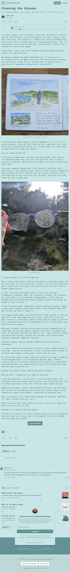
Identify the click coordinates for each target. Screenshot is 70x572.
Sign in (65, 3)
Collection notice (47, 559)
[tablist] (9, 451)
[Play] (12, 28)
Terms (39, 559)
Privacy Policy (48, 537)
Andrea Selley (10, 15)
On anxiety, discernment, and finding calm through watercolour (21, 495)
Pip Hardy (7, 468)
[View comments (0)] (22, 500)
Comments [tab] (6, 451)
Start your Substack (30, 563)
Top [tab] (4, 488)
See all (5, 527)
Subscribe (57, 3)
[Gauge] (65, 28)
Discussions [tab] (15, 488)
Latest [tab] (8, 488)
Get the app (44, 563)
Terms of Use (43, 535)
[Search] (67, 488)
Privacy (34, 559)
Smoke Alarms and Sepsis (12, 493)
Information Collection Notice (34, 537)
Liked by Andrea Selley (11, 470)
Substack (26, 568)
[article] (35, 496)
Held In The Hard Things (12, 504)
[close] (52, 508)
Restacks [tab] (13, 451)
